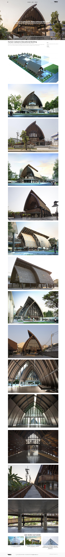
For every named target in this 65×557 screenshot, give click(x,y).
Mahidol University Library (33, 546)
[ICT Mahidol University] (16, 540)
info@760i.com (36, 554)
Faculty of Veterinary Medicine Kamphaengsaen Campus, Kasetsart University (50, 547)
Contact (36, 2)
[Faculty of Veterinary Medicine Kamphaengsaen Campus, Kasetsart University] (50, 540)
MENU (7, 2)
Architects (48, 47)
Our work (29, 2)
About (33, 2)
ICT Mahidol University (16, 546)
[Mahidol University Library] (33, 540)
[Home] (50, 2)
